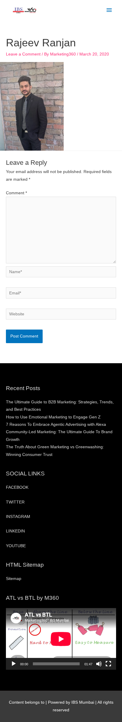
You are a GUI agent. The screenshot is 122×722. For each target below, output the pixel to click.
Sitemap (13, 578)
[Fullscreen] (108, 664)
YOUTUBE (16, 546)
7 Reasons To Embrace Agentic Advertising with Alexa (56, 424)
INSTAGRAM (18, 516)
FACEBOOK (17, 487)
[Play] (14, 664)
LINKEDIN (15, 531)
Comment (16, 193)
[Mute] (99, 664)
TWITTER (15, 502)
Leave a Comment (23, 54)
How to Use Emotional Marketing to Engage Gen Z (53, 417)
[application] (61, 639)
